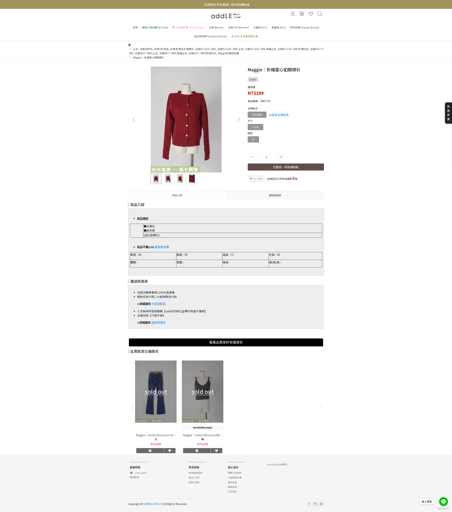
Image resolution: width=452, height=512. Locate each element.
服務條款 (232, 487)
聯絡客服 (134, 477)
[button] (238, 120)
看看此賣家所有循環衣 (226, 342)
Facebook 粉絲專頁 (277, 464)
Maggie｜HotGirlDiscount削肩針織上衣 (202, 435)
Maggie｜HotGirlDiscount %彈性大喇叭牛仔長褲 (156, 435)
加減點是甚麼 (195, 472)
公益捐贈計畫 (235, 477)
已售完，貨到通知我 (286, 167)
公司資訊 (232, 491)
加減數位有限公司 (153, 504)
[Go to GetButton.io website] (443, 508)
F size (255, 127)
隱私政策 (232, 482)
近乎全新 (257, 114)
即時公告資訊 (235, 472)
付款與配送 (158, 303)
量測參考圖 (162, 247)
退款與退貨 (158, 322)
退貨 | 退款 (194, 482)
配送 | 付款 (194, 477)
